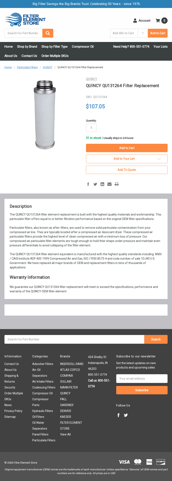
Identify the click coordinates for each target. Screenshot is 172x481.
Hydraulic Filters (42, 411)
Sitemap (10, 416)
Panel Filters (40, 434)
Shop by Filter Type (55, 46)
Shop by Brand (27, 46)
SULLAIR (66, 381)
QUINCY (65, 393)
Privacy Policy (13, 411)
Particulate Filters (43, 440)
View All (65, 434)
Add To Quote (127, 169)
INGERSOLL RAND (71, 364)
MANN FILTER (69, 387)
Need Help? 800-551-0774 (131, 46)
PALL (63, 399)
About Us (10, 56)
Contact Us (29, 56)
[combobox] (28, 33)
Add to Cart (157, 33)
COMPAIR (66, 375)
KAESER (65, 416)
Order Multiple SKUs (55, 56)
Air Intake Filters (42, 381)
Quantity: (91, 120)
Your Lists (161, 46)
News (8, 405)
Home (8, 46)
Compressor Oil (83, 46)
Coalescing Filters (43, 387)
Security (9, 387)
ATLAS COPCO (70, 369)
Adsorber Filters (42, 364)
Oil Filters (38, 416)
